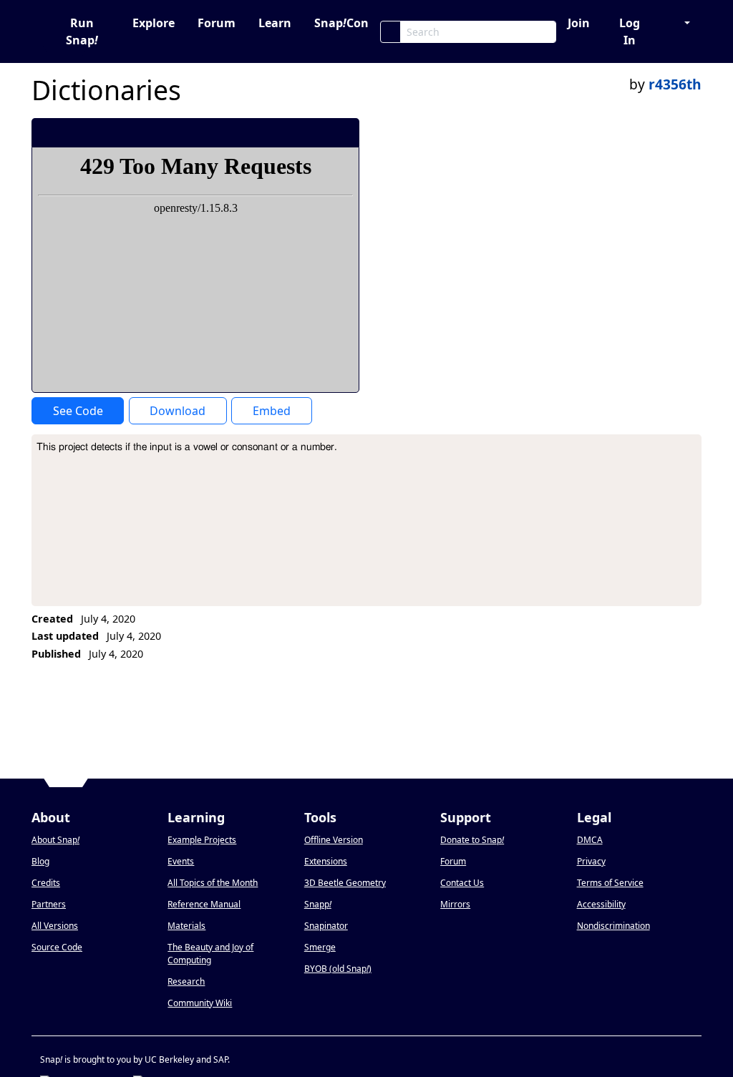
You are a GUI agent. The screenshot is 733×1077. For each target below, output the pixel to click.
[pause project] (319, 132)
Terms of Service (610, 883)
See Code (78, 411)
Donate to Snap (472, 840)
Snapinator (326, 926)
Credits (45, 883)
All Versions (54, 926)
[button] (680, 23)
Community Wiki (200, 1003)
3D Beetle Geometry (345, 883)
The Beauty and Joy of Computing (210, 953)
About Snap (55, 840)
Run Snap (82, 31)
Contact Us (462, 883)
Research (186, 981)
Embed (272, 411)
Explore (153, 23)
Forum (217, 23)
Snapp (317, 904)
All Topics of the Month (213, 883)
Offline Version (333, 840)
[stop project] (343, 132)
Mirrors (455, 904)
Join (579, 23)
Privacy (591, 861)
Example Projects (202, 840)
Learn (274, 23)
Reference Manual (204, 904)
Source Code (56, 947)
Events (181, 861)
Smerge (320, 947)
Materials (186, 926)
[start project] (295, 132)
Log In (629, 31)
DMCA (590, 840)
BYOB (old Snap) (338, 969)
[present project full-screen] (271, 132)
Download (177, 411)
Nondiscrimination (613, 926)
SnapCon (341, 23)
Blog (40, 861)
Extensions (325, 861)
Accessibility (601, 904)
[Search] (390, 32)
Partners (48, 904)
